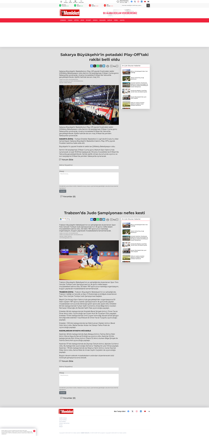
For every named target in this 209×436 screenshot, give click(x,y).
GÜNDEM (63, 20)
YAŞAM (70, 20)
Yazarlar (70, 2)
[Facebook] (131, 1)
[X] (135, 1)
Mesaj (61, 171)
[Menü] (61, 1)
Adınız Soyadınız (65, 165)
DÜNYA (95, 20)
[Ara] (148, 5)
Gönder (62, 191)
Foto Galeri (75, 2)
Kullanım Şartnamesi (64, 423)
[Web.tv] (148, 1)
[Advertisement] (104, 34)
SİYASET (88, 20)
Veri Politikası (62, 421)
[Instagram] (138, 1)
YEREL (116, 20)
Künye (60, 424)
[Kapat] (34, 431)
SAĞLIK (109, 20)
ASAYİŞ (122, 20)
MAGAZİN (102, 20)
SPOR (82, 20)
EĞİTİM (76, 20)
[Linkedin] (141, 1)
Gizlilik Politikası (63, 418)
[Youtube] (145, 1)
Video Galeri (81, 2)
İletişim (61, 426)
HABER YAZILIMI (85, 432)
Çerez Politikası (63, 419)
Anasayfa (66, 2)
